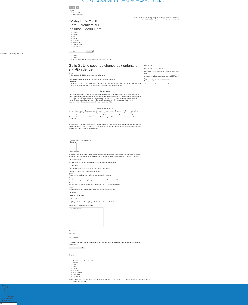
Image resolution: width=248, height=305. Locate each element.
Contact (71, 255)
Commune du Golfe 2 (79, 140)
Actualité (75, 32)
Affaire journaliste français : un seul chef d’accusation (160, 84)
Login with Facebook (78, 202)
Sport (74, 36)
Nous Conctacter (78, 15)
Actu (71, 140)
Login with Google (94, 202)
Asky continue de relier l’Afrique (154, 68)
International (76, 46)
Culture (75, 38)
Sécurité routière (78, 42)
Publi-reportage (77, 44)
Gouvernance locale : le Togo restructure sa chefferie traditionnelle (89, 168)
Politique (75, 34)
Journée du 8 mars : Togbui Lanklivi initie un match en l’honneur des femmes (92, 162)
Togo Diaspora (77, 272)
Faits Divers (76, 274)
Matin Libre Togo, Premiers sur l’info (84, 261)
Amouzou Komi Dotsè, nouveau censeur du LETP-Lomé (161, 76)
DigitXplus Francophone (143, 279)
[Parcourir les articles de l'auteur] (73, 147)
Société (71, 73)
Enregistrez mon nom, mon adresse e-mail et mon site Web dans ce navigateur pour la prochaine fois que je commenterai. (104, 243)
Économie (76, 40)
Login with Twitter (110, 202)
